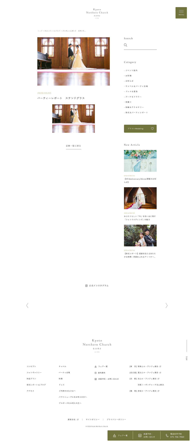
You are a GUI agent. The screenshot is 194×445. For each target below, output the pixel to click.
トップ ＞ (41, 31)
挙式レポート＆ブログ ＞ (53, 31)
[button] (27, 305)
